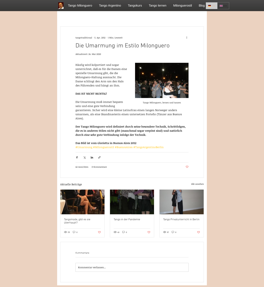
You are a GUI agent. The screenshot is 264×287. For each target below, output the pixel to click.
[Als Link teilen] (99, 157)
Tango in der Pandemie (127, 219)
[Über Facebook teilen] (76, 157)
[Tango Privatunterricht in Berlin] (182, 202)
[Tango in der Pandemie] (132, 202)
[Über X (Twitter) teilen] (84, 157)
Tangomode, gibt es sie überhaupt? (77, 221)
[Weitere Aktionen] (187, 37)
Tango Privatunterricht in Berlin (181, 219)
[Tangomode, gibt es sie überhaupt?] (82, 202)
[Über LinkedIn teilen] (91, 157)
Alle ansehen (197, 183)
